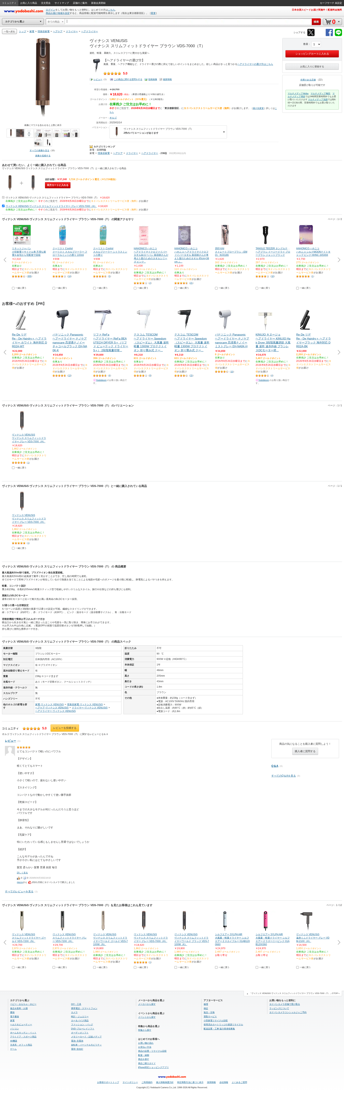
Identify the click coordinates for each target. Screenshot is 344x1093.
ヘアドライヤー (149, 153)
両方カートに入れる (57, 185)
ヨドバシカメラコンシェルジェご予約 (288, 1012)
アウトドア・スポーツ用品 (23, 1036)
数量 (305, 44)
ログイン (50, 9)
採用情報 (211, 1082)
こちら (111, 9)
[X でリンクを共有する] (311, 35)
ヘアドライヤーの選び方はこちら (255, 64)
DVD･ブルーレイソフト (82, 1028)
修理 (206, 1004)
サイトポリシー (130, 1082)
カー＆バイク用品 (80, 1020)
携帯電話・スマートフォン (84, 1008)
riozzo (20, 882)
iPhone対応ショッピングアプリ (153, 1067)
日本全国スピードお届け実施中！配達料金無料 (317, 9)
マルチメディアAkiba (298, 93)
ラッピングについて (279, 1008)
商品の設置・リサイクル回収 (152, 1051)
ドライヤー (132, 153)
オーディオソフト (80, 1032)
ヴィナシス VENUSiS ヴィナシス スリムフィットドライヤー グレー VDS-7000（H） (51, 206)
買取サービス (210, 1016)
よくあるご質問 (239, 1082)
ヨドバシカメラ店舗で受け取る (284, 1004)
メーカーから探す (147, 1004)
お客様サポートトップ (108, 1082)
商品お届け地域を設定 (58, 13)
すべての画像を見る (39, 150)
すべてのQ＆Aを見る (283, 775)
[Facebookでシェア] (329, 35)
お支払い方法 (144, 1047)
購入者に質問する (305, 751)
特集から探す (144, 1030)
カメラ (74, 1012)
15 (191, 375)
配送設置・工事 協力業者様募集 (219, 1028)
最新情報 (167, 79)
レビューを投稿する (64, 727)
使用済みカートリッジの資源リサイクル (223, 1024)
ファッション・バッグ (82, 1024)
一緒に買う (21, 288)
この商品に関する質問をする (128, 79)
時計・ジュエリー (80, 1016)
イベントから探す (147, 1017)
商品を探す (143, 1059)
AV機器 (13, 1041)
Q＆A (274, 765)
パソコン (14, 1028)
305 (29, 276)
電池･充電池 (77, 1041)
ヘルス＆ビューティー (21, 1024)
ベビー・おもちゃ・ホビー (23, 1004)
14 (69, 276)
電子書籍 (14, 1016)
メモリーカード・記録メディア (86, 1036)
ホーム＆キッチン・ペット (23, 1032)
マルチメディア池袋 (318, 99)
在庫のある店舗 (308, 79)
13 (69, 375)
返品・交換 (209, 1012)
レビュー (98, 79)
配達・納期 (143, 1055)
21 (191, 283)
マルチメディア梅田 (320, 93)
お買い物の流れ (145, 1043)
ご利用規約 (147, 1082)
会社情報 (223, 1082)
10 (272, 276)
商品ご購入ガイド (147, 1063)
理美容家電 (104, 153)
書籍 (12, 1012)
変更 (153, 13)
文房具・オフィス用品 (21, 1045)
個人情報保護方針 (165, 1082)
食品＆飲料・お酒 (19, 1008)
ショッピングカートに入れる (312, 53)
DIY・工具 (76, 1004)
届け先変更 (258, 108)
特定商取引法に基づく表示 (190, 1082)
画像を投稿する (43, 155)
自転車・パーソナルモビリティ (86, 1045)
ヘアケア (118, 153)
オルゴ (113, 117)
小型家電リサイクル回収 (216, 1020)
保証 (206, 1008)
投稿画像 (152, 79)
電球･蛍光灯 (77, 1049)
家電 (92, 149)
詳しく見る (22, 872)
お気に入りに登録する (312, 66)
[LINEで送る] (338, 35)
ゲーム (13, 1049)
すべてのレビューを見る (19, 891)
